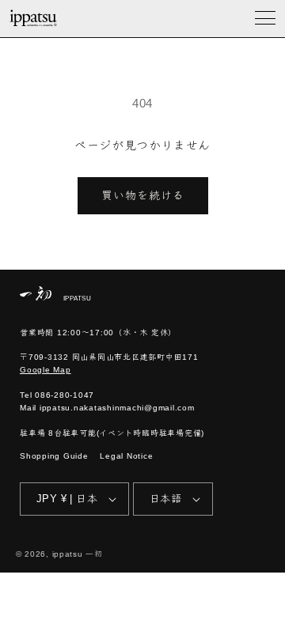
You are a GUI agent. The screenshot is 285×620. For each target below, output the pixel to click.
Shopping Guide (54, 456)
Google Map (45, 369)
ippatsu (67, 554)
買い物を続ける (142, 195)
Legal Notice (126, 456)
